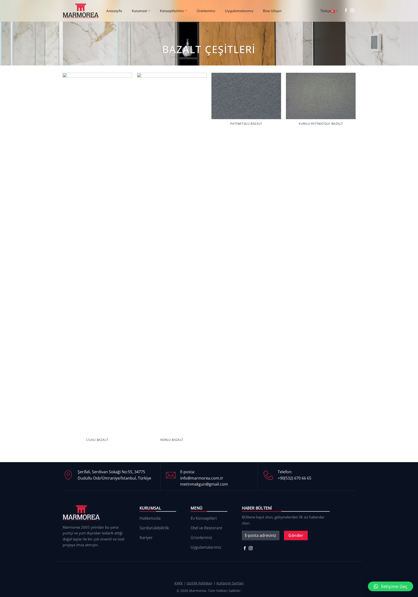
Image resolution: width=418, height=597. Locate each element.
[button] (390, 586)
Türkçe (325, 11)
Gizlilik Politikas (199, 583)
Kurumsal (139, 11)
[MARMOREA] (81, 10)
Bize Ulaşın (272, 11)
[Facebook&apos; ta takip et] (346, 10)
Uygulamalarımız (239, 11)
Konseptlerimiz (172, 11)
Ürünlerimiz (206, 11)
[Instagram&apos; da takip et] (352, 10)
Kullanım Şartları (230, 583)
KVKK (178, 583)
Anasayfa (114, 11)
